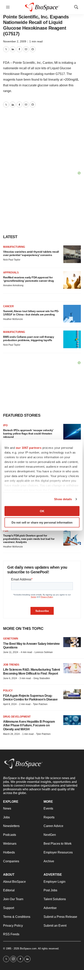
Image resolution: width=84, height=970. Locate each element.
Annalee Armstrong (13, 285)
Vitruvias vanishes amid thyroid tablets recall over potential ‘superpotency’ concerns (31, 253)
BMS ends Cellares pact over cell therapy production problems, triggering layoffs (28, 338)
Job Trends (11, 664)
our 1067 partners (29, 447)
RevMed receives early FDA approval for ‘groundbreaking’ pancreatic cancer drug (28, 279)
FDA (5, 530)
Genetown (10, 638)
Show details (63, 499)
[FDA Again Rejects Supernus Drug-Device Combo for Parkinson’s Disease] (72, 694)
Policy (8, 690)
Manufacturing (14, 246)
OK (42, 511)
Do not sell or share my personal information (42, 522)
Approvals (11, 272)
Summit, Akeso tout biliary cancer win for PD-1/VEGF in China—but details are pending (31, 313)
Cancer (8, 306)
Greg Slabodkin (41, 678)
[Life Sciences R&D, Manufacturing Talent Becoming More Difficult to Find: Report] (72, 668)
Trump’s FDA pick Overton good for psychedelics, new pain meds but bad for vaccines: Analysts (29, 539)
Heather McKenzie (13, 319)
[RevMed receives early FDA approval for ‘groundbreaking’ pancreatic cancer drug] (72, 280)
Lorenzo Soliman (44, 652)
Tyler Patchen (40, 704)
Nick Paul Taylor (11, 259)
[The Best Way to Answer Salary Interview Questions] (72, 642)
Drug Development (17, 716)
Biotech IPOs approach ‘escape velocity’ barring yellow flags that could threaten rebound (28, 433)
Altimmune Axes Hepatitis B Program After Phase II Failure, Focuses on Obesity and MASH (29, 725)
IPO (5, 425)
